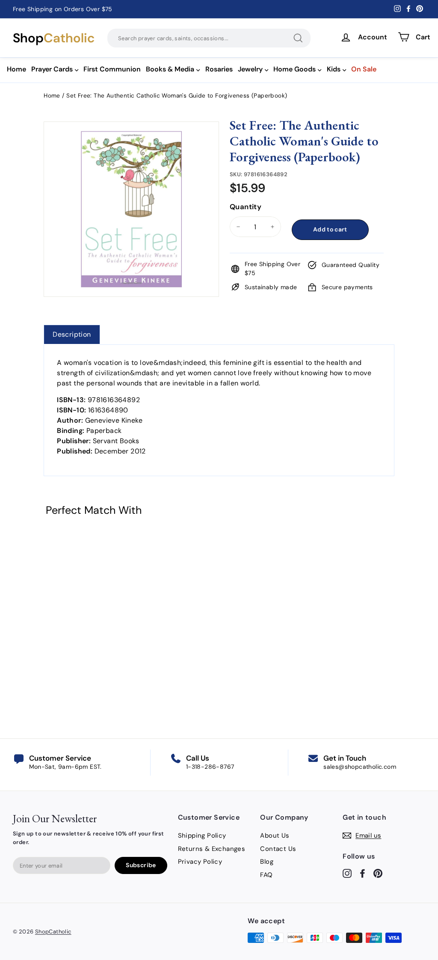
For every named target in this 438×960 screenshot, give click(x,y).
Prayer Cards (52, 69)
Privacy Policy (200, 861)
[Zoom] (131, 132)
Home (16, 69)
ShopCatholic (53, 931)
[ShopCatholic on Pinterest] (377, 873)
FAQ (266, 875)
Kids (333, 69)
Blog (266, 861)
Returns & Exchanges (212, 848)
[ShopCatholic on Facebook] (362, 873)
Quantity (245, 206)
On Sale (363, 69)
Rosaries (219, 69)
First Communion (112, 69)
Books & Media (170, 69)
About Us (274, 835)
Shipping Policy (202, 835)
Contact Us (278, 848)
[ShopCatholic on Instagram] (347, 873)
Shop (54, 38)
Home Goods (294, 69)
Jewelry (250, 69)
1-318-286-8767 (210, 766)
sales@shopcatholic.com (359, 766)
